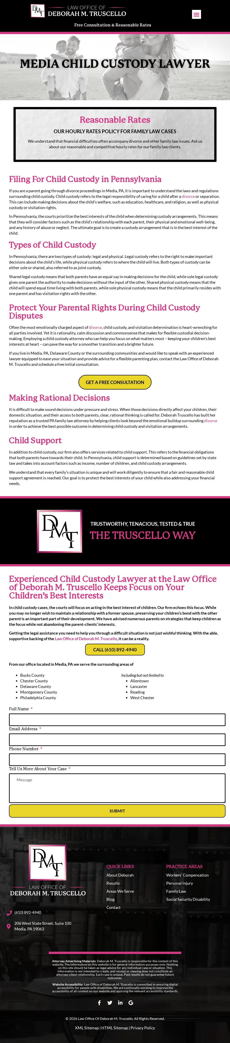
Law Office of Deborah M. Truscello (86, 638)
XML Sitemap (87, 1027)
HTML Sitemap (114, 1027)
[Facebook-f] (99, 1002)
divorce (188, 196)
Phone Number (24, 749)
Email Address (23, 729)
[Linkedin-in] (120, 1002)
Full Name (19, 709)
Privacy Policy (142, 1027)
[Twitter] (109, 1002)
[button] (196, 14)
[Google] (130, 1002)
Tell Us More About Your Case (38, 769)
